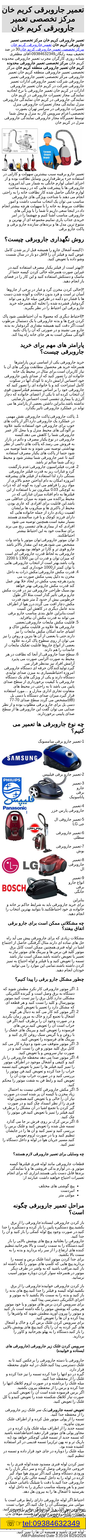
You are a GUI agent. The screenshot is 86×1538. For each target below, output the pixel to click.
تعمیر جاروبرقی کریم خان (31, 45)
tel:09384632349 (51, 1523)
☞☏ (43, 1523)
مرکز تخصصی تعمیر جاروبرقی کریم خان (52, 49)
